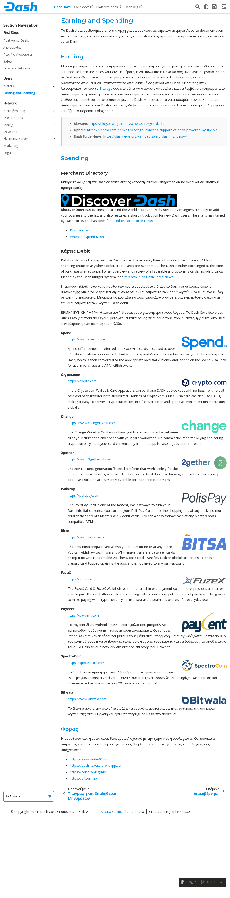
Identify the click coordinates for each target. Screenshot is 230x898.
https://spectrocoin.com (86, 662)
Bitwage (106, 88)
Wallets (8, 86)
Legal (7, 152)
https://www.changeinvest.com (92, 422)
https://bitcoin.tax (83, 778)
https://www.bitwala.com (87, 699)
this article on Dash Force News (148, 277)
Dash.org (131, 6)
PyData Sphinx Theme (117, 811)
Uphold (180, 77)
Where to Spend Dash (87, 236)
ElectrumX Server (15, 138)
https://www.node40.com (89, 759)
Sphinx (176, 811)
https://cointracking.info (88, 772)
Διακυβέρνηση (14, 111)
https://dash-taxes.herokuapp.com (96, 765)
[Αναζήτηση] (197, 6)
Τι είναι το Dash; (16, 40)
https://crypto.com (82, 381)
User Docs (62, 6)
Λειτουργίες (12, 47)
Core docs (82, 6)
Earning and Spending (19, 93)
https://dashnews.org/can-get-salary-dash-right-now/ (145, 136)
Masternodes (13, 118)
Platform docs (107, 6)
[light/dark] (206, 6)
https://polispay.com (83, 495)
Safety (8, 61)
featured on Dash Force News (129, 220)
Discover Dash (81, 230)
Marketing (10, 145)
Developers (11, 132)
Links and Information (19, 68)
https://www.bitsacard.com (89, 537)
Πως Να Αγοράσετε (17, 54)
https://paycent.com (83, 615)
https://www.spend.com (86, 339)
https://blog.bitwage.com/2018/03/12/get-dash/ (127, 123)
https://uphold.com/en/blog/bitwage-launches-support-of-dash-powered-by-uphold (152, 129)
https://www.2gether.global (89, 459)
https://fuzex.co (80, 579)
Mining (8, 125)
